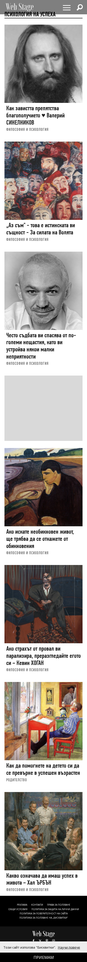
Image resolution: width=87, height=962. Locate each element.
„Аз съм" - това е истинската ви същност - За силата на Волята (40, 228)
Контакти (37, 904)
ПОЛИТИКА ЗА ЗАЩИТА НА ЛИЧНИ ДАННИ (55, 909)
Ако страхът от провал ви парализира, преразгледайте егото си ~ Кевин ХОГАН (43, 655)
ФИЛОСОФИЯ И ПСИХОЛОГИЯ (27, 129)
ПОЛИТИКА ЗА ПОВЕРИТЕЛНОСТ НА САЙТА (44, 913)
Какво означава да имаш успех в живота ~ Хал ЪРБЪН (42, 879)
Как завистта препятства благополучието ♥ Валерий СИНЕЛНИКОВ (35, 115)
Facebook (33, 940)
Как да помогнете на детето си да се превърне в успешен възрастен (43, 769)
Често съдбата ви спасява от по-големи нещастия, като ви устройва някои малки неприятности (41, 345)
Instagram (53, 940)
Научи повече (69, 947)
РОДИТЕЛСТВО (16, 779)
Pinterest (47, 940)
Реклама (22, 904)
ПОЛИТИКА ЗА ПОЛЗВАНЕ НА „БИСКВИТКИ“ (43, 917)
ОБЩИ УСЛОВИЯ (17, 909)
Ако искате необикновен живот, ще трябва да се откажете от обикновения (40, 538)
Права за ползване (58, 904)
